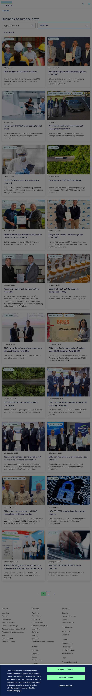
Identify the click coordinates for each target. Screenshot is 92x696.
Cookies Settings (65, 685)
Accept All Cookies (65, 669)
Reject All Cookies (66, 678)
